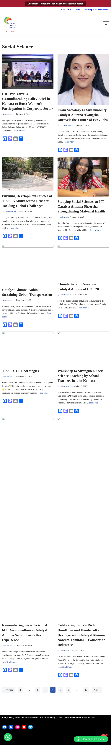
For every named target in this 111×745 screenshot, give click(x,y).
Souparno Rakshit (67, 125)
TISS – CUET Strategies (20, 371)
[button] (8, 737)
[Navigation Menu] (106, 23)
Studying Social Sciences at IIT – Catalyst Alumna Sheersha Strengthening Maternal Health (82, 206)
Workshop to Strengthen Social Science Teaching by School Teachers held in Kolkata (81, 376)
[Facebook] (11, 727)
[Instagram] (17, 727)
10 (86, 690)
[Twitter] (30, 727)
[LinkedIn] (4, 727)
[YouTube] (24, 727)
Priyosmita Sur (10, 211)
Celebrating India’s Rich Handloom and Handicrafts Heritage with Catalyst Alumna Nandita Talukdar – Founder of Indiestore (81, 635)
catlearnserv (9, 114)
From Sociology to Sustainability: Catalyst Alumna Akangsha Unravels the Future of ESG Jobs (83, 115)
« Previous (8, 690)
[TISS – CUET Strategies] (27, 349)
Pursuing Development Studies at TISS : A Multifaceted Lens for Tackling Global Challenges (27, 201)
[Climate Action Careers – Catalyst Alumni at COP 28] (83, 262)
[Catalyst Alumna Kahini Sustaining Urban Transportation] (27, 265)
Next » (97, 690)
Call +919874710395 (70, 10)
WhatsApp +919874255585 (96, 10)
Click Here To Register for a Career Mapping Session (56, 3)
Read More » (19, 130)
